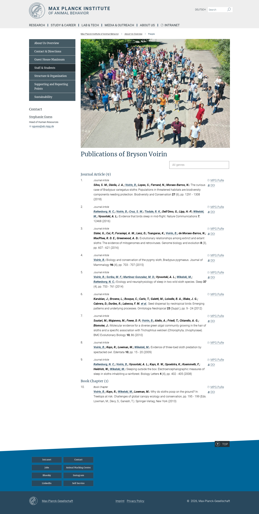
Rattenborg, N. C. (104, 211)
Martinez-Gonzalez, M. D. (139, 277)
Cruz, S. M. (136, 211)
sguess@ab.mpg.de (43, 126)
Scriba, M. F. (114, 277)
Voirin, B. (131, 185)
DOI (213, 185)
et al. (144, 303)
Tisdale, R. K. (152, 211)
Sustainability (43, 97)
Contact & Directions (47, 51)
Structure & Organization (50, 76)
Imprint (120, 501)
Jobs (47, 467)
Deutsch (200, 9)
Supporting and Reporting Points (51, 86)
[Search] (229, 9)
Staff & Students (44, 67)
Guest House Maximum (49, 59)
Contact (78, 459)
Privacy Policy (135, 501)
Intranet (172, 25)
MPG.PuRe (217, 180)
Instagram (78, 475)
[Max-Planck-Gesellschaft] (35, 501)
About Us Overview (46, 43)
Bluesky (47, 475)
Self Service (78, 483)
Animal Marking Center (78, 467)
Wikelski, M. (184, 277)
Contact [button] (35, 109)
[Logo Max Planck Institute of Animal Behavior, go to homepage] (95, 11)
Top (225, 444)
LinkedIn (46, 483)
